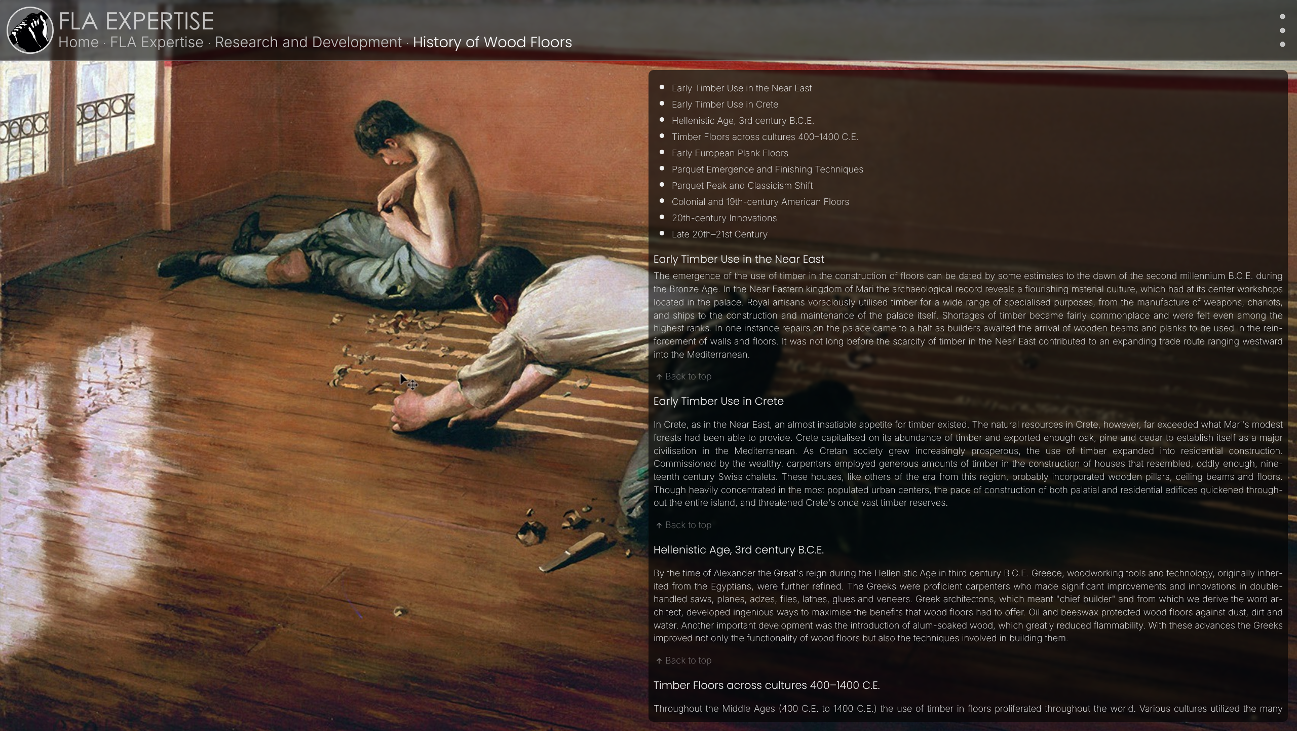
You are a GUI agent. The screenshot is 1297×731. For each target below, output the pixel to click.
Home (78, 42)
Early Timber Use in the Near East (742, 88)
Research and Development (308, 42)
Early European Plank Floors (731, 153)
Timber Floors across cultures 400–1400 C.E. (765, 137)
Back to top (688, 376)
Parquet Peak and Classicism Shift (742, 186)
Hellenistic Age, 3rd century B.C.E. (743, 121)
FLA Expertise (136, 24)
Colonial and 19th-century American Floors (760, 202)
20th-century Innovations (724, 218)
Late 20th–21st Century (720, 234)
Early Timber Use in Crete (725, 104)
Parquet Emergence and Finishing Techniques (767, 169)
